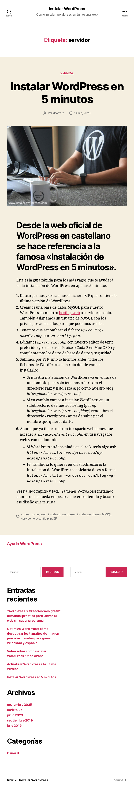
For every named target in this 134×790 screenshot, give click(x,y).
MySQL (106, 514)
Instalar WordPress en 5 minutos (67, 93)
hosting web (69, 313)
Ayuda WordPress (24, 543)
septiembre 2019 (20, 720)
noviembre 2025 (19, 704)
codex (25, 514)
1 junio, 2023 (82, 113)
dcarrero (58, 113)
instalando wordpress (62, 514)
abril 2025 (14, 710)
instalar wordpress (89, 514)
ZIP (55, 518)
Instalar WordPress (67, 9)
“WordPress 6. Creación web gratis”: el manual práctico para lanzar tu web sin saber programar (34, 615)
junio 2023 (15, 715)
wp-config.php (42, 518)
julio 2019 (14, 725)
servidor (26, 518)
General (67, 72)
